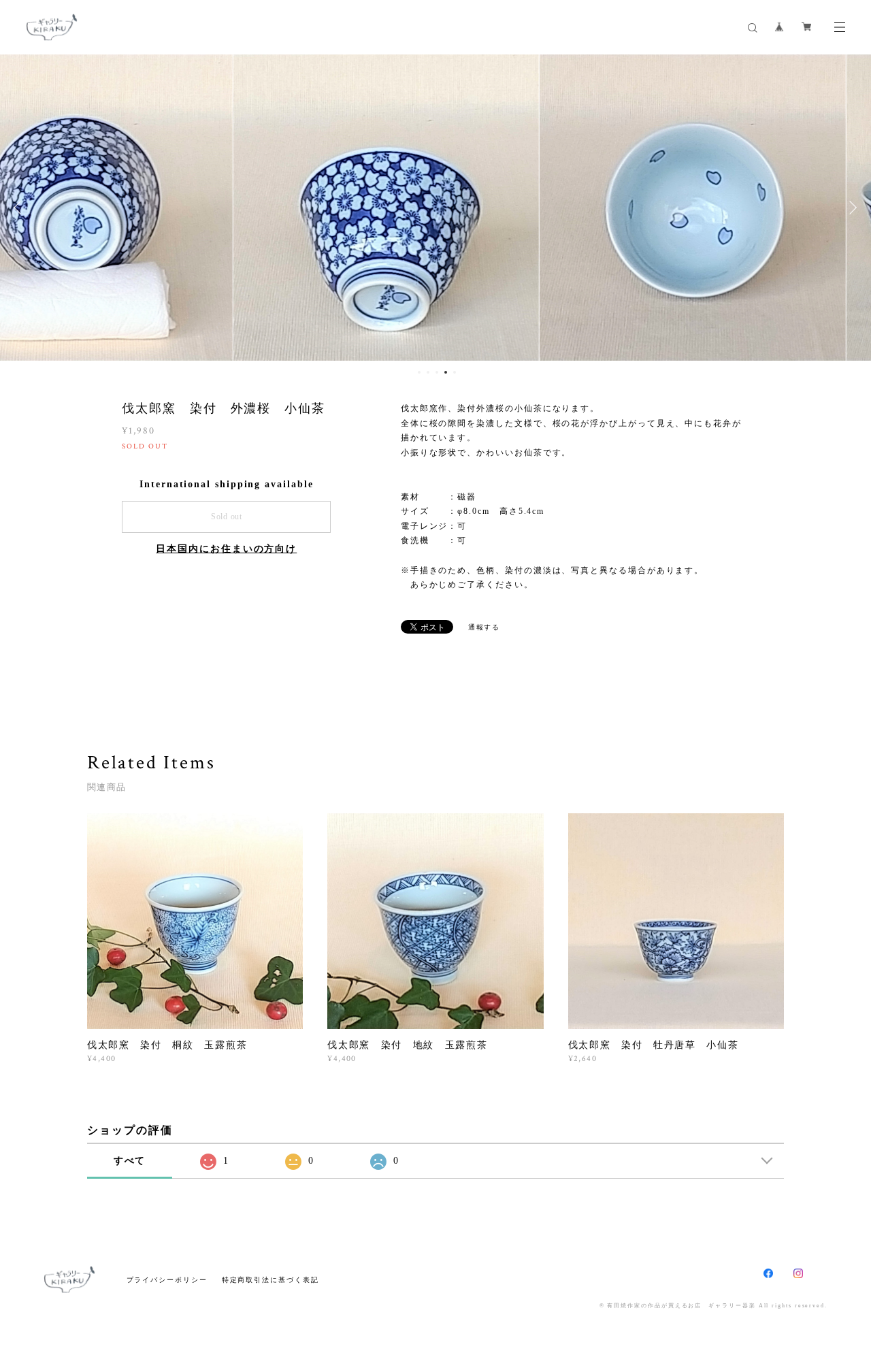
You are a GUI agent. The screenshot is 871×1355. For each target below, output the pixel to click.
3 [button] (437, 372)
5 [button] (454, 372)
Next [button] (850, 207)
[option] (435, 207)
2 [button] (428, 372)
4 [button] (445, 372)
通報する (484, 627)
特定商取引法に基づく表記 (270, 1280)
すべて (130, 1161)
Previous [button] (20, 207)
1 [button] (419, 372)
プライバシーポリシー (167, 1280)
